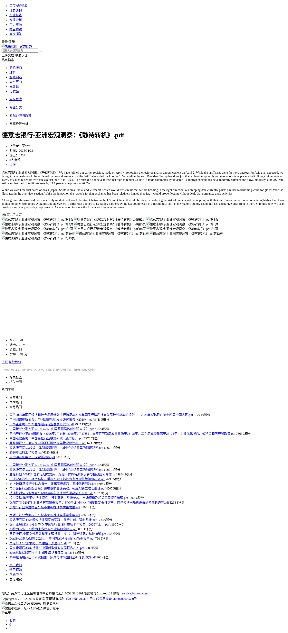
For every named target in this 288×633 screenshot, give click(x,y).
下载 (5, 362)
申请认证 (21, 55)
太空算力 (15, 82)
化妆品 (14, 91)
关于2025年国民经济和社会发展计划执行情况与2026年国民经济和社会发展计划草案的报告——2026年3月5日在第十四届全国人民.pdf (101, 415)
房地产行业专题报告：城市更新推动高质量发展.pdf (44, 507)
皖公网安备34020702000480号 (116, 599)
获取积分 (15, 362)
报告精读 (15, 29)
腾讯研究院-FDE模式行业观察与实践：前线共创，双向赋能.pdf (53, 519)
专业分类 (15, 107)
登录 (5, 41)
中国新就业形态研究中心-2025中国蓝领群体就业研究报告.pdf (51, 429)
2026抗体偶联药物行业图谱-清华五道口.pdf (39, 552)
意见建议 (15, 579)
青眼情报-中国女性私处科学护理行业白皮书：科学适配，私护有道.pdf (57, 534)
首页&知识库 (18, 5)
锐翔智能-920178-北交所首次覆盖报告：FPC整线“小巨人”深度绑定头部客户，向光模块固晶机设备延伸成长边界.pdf (89, 502)
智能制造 (15, 77)
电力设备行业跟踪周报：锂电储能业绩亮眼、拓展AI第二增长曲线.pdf (57, 488)
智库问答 (15, 34)
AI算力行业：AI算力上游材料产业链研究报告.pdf (43, 529)
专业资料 (15, 20)
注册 (12, 41)
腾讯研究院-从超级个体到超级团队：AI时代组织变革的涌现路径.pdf (56, 447)
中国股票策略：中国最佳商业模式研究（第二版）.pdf (46, 438)
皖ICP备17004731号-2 (80, 599)
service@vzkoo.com (135, 593)
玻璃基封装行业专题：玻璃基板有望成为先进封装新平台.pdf (51, 493)
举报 (12, 164)
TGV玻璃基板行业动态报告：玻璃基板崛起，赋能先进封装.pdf (52, 483)
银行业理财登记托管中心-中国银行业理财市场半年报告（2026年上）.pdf (59, 524)
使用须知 (15, 570)
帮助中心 (15, 574)
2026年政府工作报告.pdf (26, 452)
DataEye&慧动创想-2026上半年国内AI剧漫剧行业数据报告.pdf (51, 538)
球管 (12, 72)
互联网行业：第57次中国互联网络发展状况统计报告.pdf (47, 443)
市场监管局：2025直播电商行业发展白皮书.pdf (41, 424)
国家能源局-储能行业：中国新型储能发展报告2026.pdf (46, 548)
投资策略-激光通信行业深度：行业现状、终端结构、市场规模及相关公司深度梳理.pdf (68, 498)
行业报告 (15, 15)
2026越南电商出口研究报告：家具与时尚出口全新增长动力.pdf (52, 557)
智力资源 (15, 24)
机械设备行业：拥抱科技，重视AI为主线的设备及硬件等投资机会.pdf (57, 479)
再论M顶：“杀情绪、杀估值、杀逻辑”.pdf (38, 543)
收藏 (12, 620)
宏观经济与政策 (20, 115)
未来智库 (15, 99)
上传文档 (8, 55)
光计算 (14, 86)
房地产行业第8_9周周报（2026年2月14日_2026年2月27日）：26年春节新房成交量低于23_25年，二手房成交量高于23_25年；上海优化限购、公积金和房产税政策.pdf (122, 433)
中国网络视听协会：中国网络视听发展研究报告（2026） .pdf (51, 419)
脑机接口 (15, 67)
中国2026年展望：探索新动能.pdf (32, 457)
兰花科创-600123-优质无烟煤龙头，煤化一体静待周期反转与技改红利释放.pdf (63, 474)
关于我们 (15, 565)
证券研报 (15, 10)
